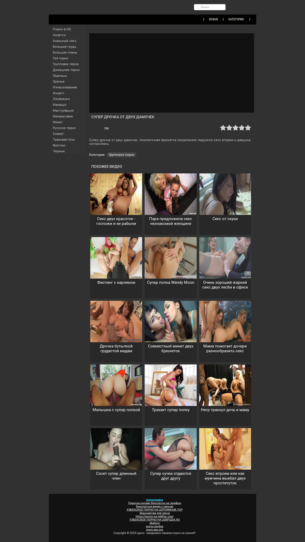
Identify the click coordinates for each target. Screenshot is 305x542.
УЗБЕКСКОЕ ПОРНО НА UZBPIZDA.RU (154, 519)
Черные (59, 151)
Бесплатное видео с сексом (154, 506)
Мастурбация (63, 110)
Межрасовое (63, 116)
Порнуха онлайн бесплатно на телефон (154, 503)
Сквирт (58, 134)
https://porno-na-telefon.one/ (155, 516)
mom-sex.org (154, 529)
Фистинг (59, 145)
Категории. (236, 19)
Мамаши (59, 105)
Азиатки (59, 35)
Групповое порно (66, 64)
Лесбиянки (61, 99)
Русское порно (64, 128)
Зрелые (59, 81)
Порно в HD (62, 29)
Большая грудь (64, 47)
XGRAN (213, 19)
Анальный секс (65, 41)
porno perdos (154, 526)
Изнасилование (65, 87)
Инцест (59, 93)
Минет (58, 122)
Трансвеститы (64, 139)
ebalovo (155, 523)
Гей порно (60, 58)
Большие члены (65, 52)
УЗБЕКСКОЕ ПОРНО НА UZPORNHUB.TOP (155, 509)
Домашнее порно (66, 70)
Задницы (60, 76)
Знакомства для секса (154, 513)
